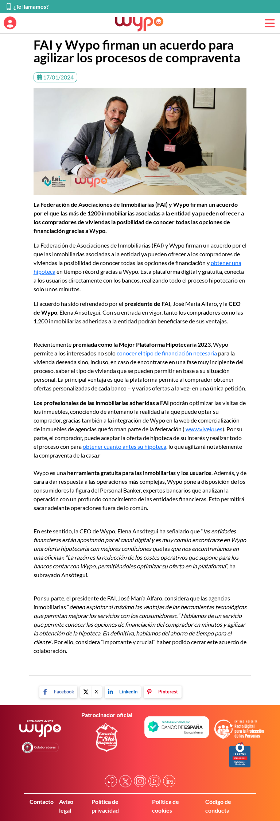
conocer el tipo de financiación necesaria (167, 353)
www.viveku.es (204, 428)
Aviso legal (66, 806)
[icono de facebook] (111, 781)
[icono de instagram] (140, 781)
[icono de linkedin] (169, 781)
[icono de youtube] (154, 781)
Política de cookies (165, 806)
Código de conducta (218, 806)
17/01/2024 (58, 77)
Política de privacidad (105, 806)
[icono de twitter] (125, 781)
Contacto (42, 801)
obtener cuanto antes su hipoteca (124, 446)
